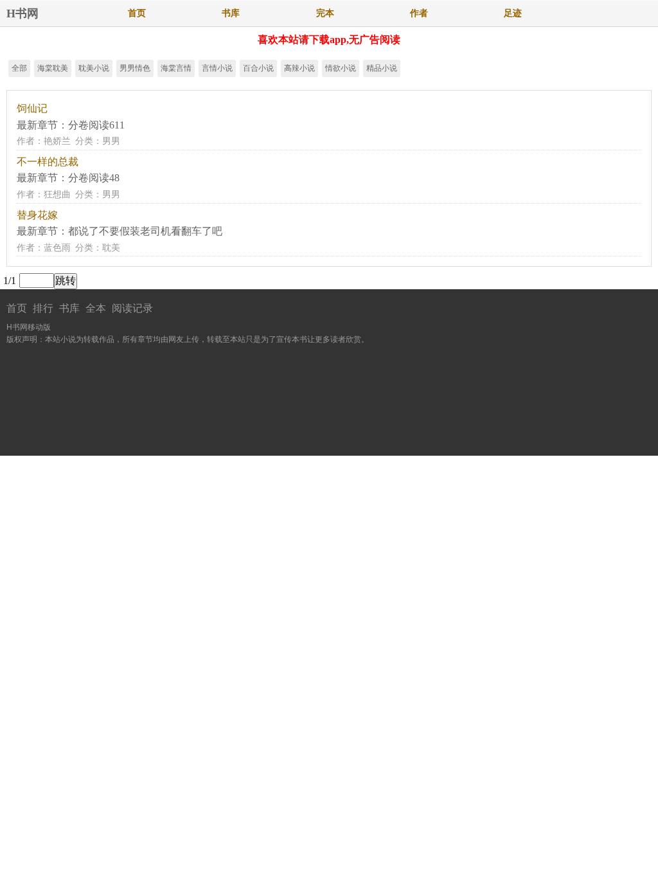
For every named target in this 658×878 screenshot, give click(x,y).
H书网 (22, 13)
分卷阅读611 (96, 125)
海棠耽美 (52, 68)
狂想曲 (57, 194)
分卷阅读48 (94, 177)
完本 (325, 13)
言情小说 (217, 68)
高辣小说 (299, 68)
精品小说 (381, 68)
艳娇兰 (57, 141)
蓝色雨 (57, 248)
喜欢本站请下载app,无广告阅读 (329, 39)
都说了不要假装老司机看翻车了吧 (145, 231)
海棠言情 (176, 68)
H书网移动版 (28, 327)
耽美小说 (93, 68)
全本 (95, 308)
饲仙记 (32, 108)
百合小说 (258, 68)
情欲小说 (340, 68)
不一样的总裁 (47, 161)
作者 (419, 13)
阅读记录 (132, 308)
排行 (43, 308)
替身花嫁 (37, 215)
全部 (19, 68)
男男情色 (135, 68)
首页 (137, 13)
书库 (231, 13)
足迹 (513, 13)
